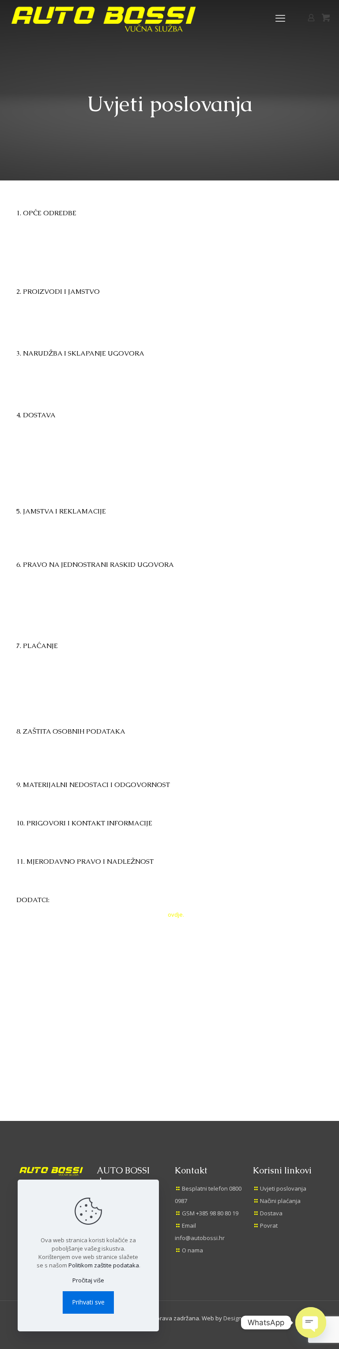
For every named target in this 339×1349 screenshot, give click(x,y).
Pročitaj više (88, 1280)
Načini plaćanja (280, 1201)
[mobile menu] (280, 17)
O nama (192, 1250)
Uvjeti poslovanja (283, 1188)
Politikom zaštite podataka (103, 1265)
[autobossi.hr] (107, 17)
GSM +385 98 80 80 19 (210, 1213)
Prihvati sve (88, 1302)
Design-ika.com (243, 1318)
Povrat (269, 1225)
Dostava (271, 1213)
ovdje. (176, 914)
